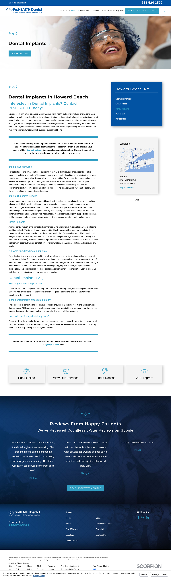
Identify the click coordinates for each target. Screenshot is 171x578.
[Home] (24, 10)
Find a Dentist (72, 540)
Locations (70, 535)
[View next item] (141, 200)
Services (100, 518)
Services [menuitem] (95, 10)
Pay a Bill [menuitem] (120, 10)
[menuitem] (136, 98)
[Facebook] (138, 517)
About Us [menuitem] (66, 10)
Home (68, 518)
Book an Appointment (142, 10)
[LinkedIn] (147, 517)
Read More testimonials (85, 488)
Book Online (20, 53)
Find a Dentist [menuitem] (85, 10)
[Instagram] (142, 517)
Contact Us (101, 535)
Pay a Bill (100, 529)
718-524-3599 (152, 2)
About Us (70, 523)
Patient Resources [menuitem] (107, 10)
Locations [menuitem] (75, 10)
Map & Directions (127, 187)
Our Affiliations (72, 529)
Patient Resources (104, 523)
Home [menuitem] (59, 10)
